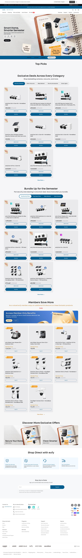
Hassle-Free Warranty (19, 511)
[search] (73, 10)
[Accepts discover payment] (72, 511)
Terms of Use (33, 490)
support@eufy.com (8, 506)
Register (57, 487)
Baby (3, 527)
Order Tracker (5, 531)
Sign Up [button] (9, 320)
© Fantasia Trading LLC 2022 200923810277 (12, 552)
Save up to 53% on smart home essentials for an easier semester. (41, 7)
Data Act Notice (17, 554)
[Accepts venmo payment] (78, 513)
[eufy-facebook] (75, 505)
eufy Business (24, 525)
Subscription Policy (7, 554)
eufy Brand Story (63, 523)
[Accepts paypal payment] (72, 513)
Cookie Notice (73, 552)
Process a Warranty (44, 527)
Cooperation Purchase (26, 523)
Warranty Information (45, 525)
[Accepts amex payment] (75, 508)
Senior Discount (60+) (64, 534)
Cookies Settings (57, 552)
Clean (3, 523)
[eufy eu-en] (4, 10)
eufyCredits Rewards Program (8, 535)
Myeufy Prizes (5, 537)
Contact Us (62, 525)
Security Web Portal (25, 531)
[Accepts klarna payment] (75, 515)
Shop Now (7, 40)
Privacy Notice (40, 490)
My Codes (4, 533)
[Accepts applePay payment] (78, 508)
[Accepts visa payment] (72, 515)
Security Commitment (64, 527)
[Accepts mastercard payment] (78, 511)
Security (3, 525)
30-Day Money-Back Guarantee (21, 509)
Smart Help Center (44, 523)
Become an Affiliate (25, 527)
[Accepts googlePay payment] (75, 511)
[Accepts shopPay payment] (75, 513)
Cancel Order (43, 534)
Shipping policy (32, 552)
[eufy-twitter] (79, 505)
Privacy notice (48, 552)
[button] (76, 2)
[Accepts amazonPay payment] (72, 508)
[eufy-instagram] (72, 505)
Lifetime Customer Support (20, 514)
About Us (25, 552)
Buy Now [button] (16, 114)
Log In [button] (15, 320)
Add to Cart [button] (16, 171)
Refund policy (40, 552)
